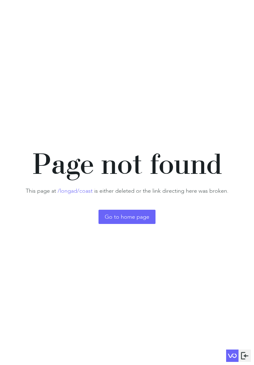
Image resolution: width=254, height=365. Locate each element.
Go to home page (127, 216)
